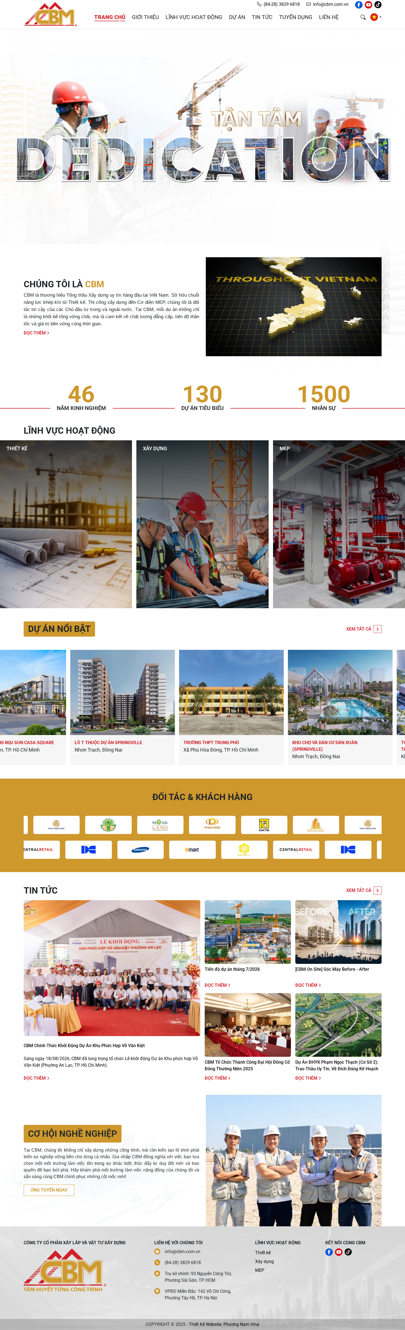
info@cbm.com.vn (331, 4)
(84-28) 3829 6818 (282, 4)
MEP (259, 1270)
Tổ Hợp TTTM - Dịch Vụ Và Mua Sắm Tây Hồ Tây (51, 746)
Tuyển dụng (295, 17)
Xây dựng (264, 1261)
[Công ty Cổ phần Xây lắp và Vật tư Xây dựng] (51, 14)
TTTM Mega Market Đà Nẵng (145, 742)
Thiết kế (263, 1252)
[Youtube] (368, 5)
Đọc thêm (35, 333)
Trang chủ (109, 17)
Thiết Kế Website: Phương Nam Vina (224, 1324)
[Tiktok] (378, 5)
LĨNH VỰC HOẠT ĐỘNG (194, 17)
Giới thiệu (145, 17)
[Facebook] (359, 5)
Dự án (237, 17)
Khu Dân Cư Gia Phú (244, 742)
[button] (375, 17)
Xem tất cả (358, 629)
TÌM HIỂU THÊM (25, 512)
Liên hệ (329, 17)
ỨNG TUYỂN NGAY (49, 1190)
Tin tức (262, 17)
